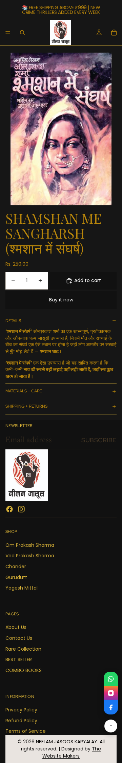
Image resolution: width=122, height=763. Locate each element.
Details (13, 320)
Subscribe (99, 440)
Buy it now (61, 299)
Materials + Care (23, 391)
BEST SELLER (18, 659)
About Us (15, 627)
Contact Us (18, 638)
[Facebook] (9, 509)
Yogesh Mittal (21, 588)
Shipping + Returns (26, 406)
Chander (15, 566)
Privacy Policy (21, 709)
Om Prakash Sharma (29, 545)
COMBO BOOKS (23, 670)
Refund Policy (21, 720)
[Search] (22, 32)
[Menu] (8, 32)
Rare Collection (23, 649)
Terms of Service (25, 731)
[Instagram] (21, 509)
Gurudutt (16, 577)
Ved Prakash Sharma (29, 556)
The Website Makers (71, 752)
